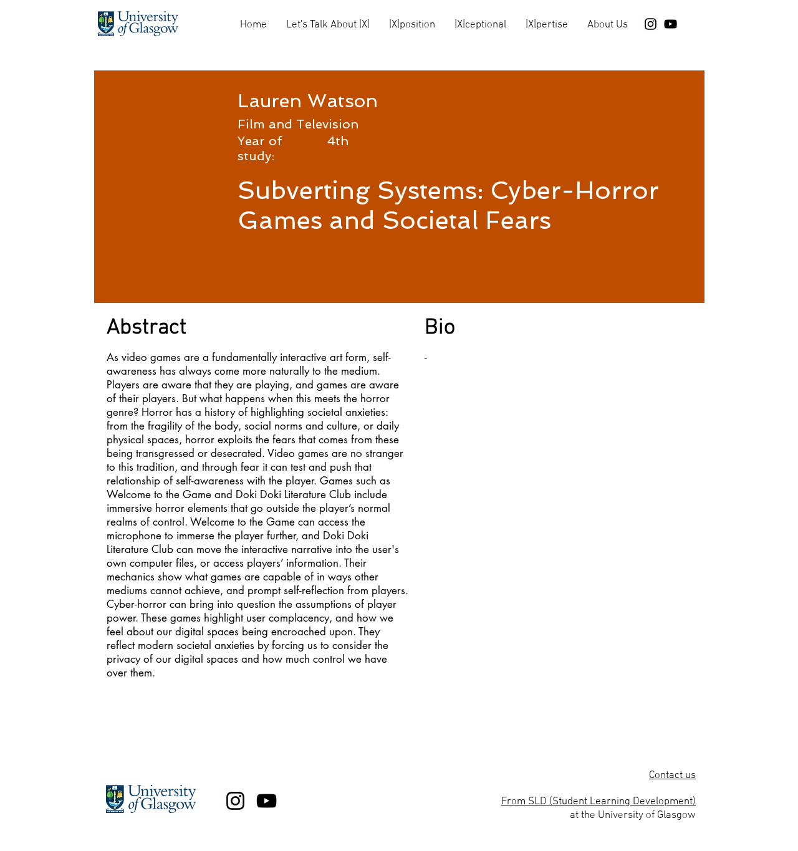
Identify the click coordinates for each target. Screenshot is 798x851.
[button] (327, 19)
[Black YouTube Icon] (670, 24)
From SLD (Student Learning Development (597, 802)
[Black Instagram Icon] (650, 24)
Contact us (672, 775)
